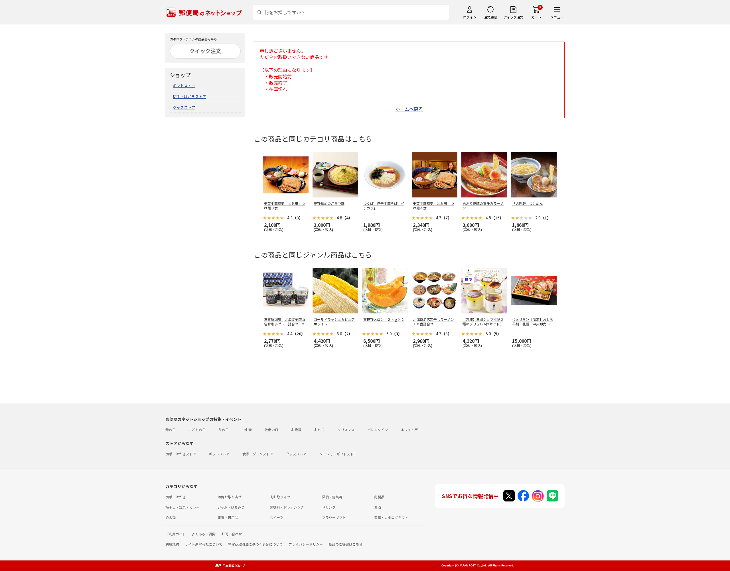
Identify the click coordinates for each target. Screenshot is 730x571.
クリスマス (345, 429)
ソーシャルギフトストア (338, 453)
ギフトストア (184, 85)
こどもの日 (197, 429)
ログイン (469, 17)
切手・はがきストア (189, 96)
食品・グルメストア (257, 453)
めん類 (170, 517)
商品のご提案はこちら (345, 544)
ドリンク (329, 507)
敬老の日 (271, 429)
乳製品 (379, 496)
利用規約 (172, 544)
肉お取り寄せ (280, 496)
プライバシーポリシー (306, 544)
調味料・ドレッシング (287, 507)
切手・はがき (175, 496)
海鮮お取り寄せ (230, 496)
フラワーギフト (334, 517)
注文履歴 (490, 17)
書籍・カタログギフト (391, 517)
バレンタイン (377, 429)
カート (536, 17)
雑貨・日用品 (228, 517)
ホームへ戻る (409, 108)
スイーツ (276, 517)
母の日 (170, 429)
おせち (319, 429)
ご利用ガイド (175, 533)
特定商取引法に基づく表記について (255, 544)
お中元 (247, 429)
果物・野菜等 (332, 496)
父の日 (223, 429)
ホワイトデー (411, 429)
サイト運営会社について (203, 544)
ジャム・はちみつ (231, 507)
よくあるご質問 (204, 533)
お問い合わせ (231, 533)
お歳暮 (296, 429)
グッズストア (184, 107)
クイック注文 (513, 17)
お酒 (377, 507)
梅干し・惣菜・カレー (182, 507)
